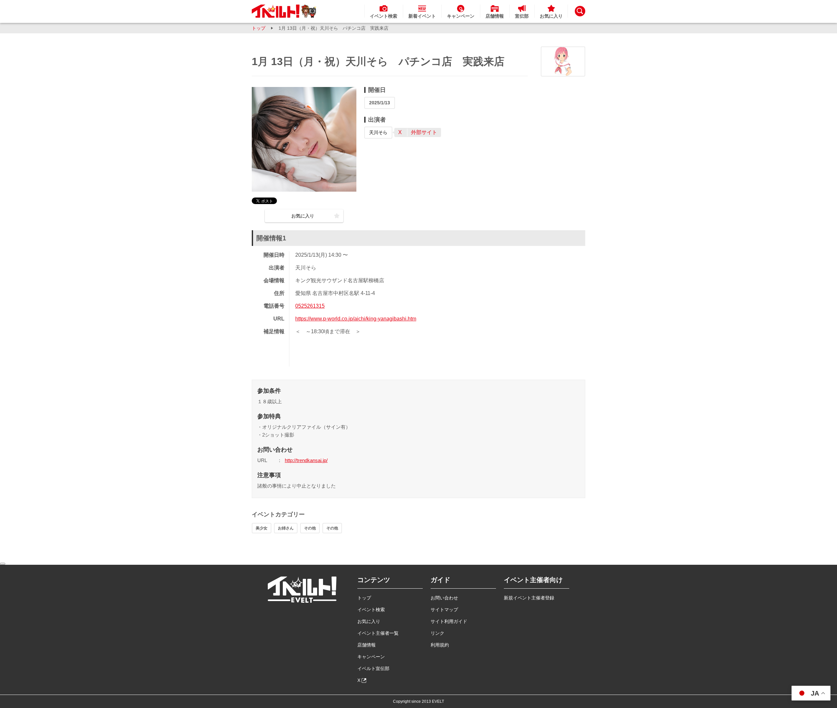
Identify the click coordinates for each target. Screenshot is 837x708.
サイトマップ (444, 609)
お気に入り (368, 621)
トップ (258, 28)
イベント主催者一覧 (378, 633)
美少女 (261, 528)
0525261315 (310, 306)
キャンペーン (371, 656)
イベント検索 (371, 609)
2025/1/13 (379, 102)
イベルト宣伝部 (373, 668)
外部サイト (424, 132)
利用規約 (440, 645)
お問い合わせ (444, 597)
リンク (437, 633)
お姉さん (286, 528)
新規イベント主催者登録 (529, 597)
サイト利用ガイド (449, 621)
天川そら (378, 132)
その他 (310, 528)
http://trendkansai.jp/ (306, 460)
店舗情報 (366, 645)
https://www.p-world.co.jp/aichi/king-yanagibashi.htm (355, 318)
